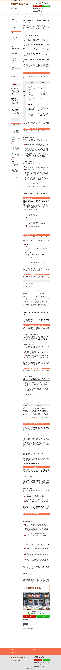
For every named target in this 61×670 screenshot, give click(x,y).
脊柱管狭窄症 (14, 74)
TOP (14, 14)
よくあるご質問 (14, 39)
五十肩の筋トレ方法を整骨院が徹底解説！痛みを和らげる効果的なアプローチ (15, 143)
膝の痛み (13, 78)
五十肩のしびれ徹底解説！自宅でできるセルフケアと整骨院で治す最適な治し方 (15, 138)
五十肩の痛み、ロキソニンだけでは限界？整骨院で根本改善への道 (15, 176)
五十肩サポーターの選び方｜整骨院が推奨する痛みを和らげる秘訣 (15, 154)
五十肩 (13, 62)
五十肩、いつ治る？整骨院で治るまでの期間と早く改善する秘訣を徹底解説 (15, 132)
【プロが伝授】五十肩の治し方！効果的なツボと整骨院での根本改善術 (15, 171)
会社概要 (46, 14)
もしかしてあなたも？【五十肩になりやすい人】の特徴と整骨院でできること (15, 165)
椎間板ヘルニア (14, 58)
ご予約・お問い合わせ (38, 14)
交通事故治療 (14, 60)
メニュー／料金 (22, 14)
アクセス (30, 14)
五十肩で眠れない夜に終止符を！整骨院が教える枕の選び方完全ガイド (15, 149)
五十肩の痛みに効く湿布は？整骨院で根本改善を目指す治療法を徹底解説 (15, 159)
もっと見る (13, 27)
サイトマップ (14, 50)
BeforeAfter (13, 46)
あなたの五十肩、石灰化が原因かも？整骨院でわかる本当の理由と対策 (15, 23)
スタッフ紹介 (23, 649)
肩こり (13, 67)
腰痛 (12, 69)
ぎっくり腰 (13, 76)
